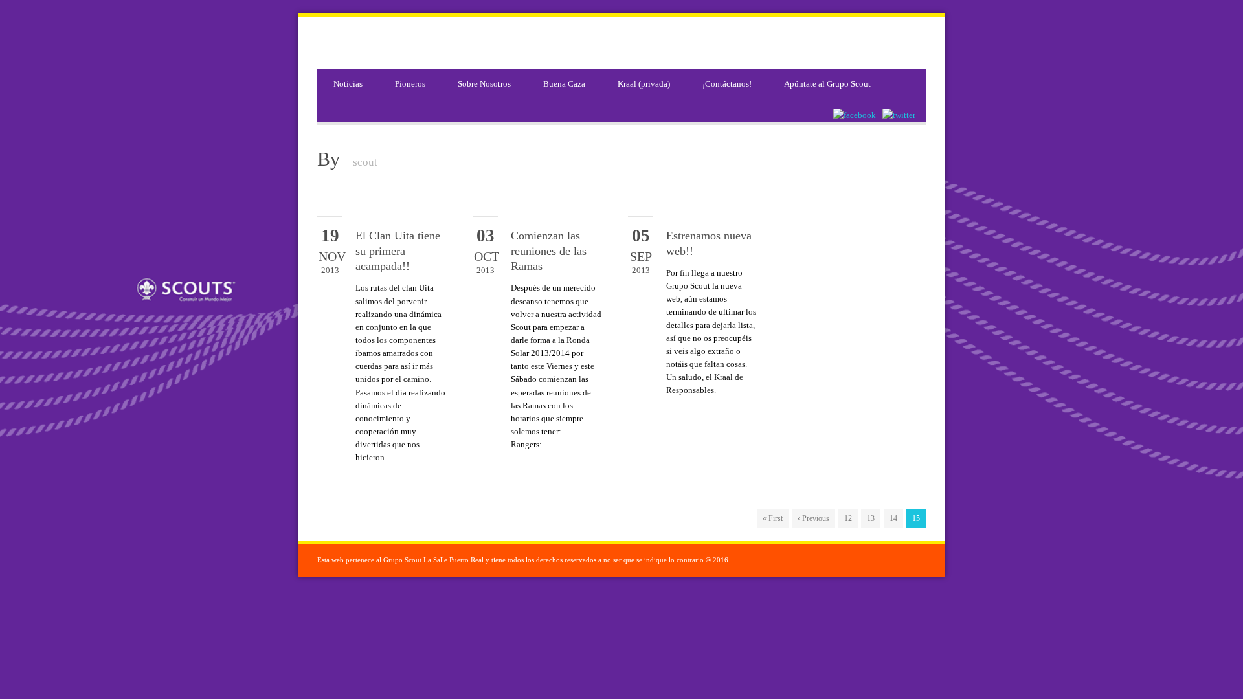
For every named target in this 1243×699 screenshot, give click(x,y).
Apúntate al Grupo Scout (827, 84)
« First (773, 518)
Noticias (348, 84)
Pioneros (410, 84)
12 (848, 518)
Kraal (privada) (644, 84)
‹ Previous (813, 518)
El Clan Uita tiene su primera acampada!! (397, 250)
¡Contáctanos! (727, 84)
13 (871, 518)
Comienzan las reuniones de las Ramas (549, 250)
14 (893, 518)
